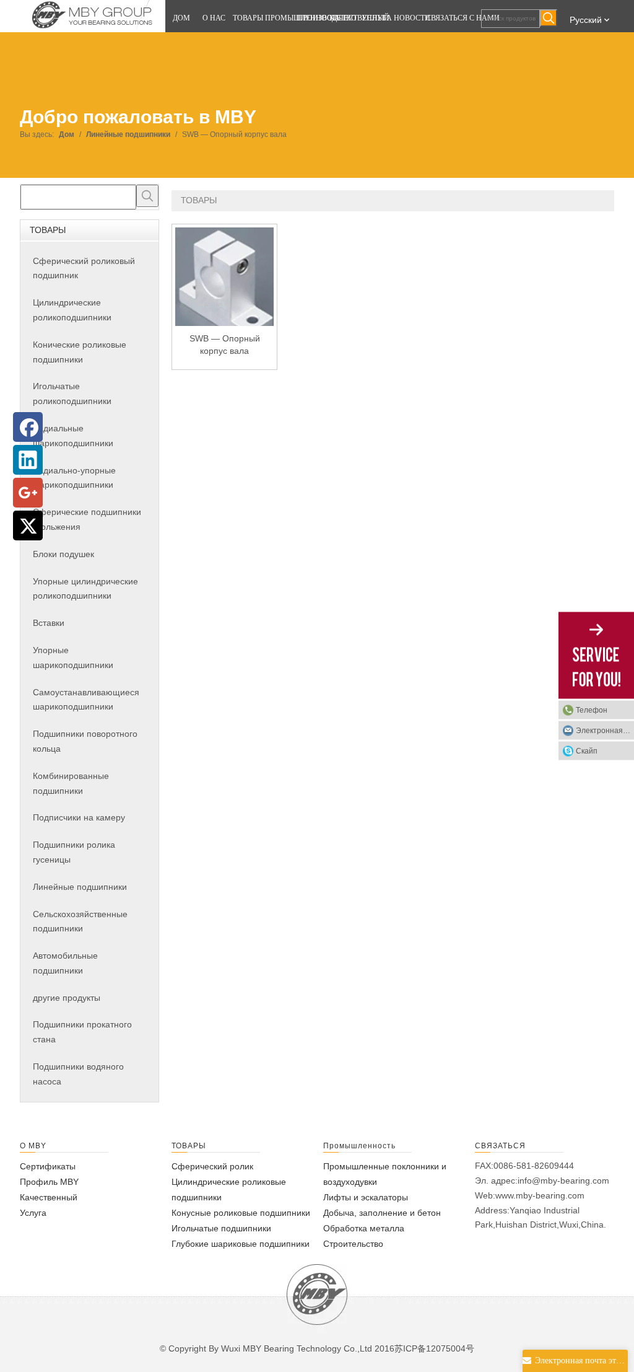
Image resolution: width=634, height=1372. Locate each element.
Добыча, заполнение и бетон (382, 1213)
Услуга (33, 1213)
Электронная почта (605, 730)
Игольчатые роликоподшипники (72, 393)
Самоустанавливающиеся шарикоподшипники (86, 699)
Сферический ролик (212, 1166)
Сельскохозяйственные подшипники (80, 921)
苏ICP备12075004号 (434, 1348)
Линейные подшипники (80, 887)
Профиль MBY (49, 1182)
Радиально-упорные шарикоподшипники (74, 477)
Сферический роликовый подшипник (84, 268)
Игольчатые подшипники (221, 1228)
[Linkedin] (28, 460)
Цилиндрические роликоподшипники (72, 309)
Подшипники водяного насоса (78, 1074)
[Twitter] (28, 525)
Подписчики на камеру (79, 817)
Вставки (48, 623)
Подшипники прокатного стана (82, 1031)
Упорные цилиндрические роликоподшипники (85, 588)
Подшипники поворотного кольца (85, 741)
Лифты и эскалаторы (365, 1197)
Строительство (353, 1244)
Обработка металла (363, 1228)
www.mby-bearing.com (539, 1195)
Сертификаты (48, 1166)
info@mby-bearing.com (563, 1180)
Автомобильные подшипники (65, 963)
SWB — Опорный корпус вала (224, 344)
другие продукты (66, 998)
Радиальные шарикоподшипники (73, 435)
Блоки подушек (63, 554)
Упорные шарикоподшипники (73, 657)
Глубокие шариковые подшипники (241, 1244)
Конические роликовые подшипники (79, 352)
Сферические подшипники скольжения (87, 519)
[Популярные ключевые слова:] (548, 18)
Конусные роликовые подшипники (241, 1213)
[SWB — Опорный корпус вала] (224, 288)
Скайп (586, 751)
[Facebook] (28, 427)
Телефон (591, 710)
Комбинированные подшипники (71, 783)
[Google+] (28, 493)
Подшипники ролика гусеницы (74, 852)
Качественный (48, 1197)
